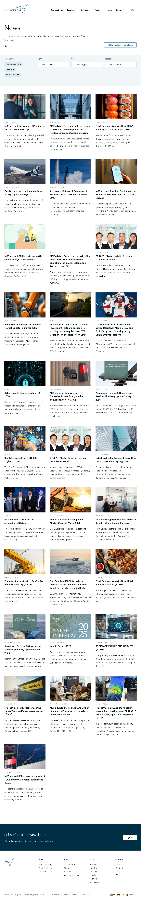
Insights (10, 69)
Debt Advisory (45, 868)
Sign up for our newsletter (121, 45)
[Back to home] (16, 8)
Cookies (85, 895)
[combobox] (54, 64)
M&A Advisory (45, 864)
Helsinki (93, 871)
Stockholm (95, 882)
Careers (67, 871)
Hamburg (94, 868)
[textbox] (52, 64)
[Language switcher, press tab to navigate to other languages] (133, 10)
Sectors (42, 871)
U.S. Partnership (71, 875)
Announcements (13, 64)
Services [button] (71, 10)
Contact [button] (119, 10)
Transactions (57, 10)
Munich (93, 878)
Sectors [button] (84, 10)
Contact (119, 868)
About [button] (97, 10)
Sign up (129, 837)
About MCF (69, 864)
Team (66, 868)
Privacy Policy (70, 895)
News (109, 10)
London (93, 875)
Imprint (55, 895)
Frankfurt (94, 864)
